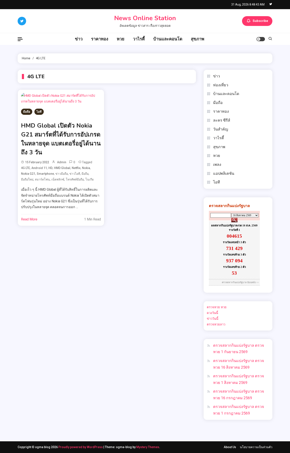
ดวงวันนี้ (212, 313)
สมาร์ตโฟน (42, 179)
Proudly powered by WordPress (80, 447)
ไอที (39, 111)
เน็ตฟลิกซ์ (57, 179)
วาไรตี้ (139, 38)
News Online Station (145, 18)
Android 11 (39, 168)
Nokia (86, 168)
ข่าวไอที (74, 173)
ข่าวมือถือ (61, 173)
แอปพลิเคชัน (223, 173)
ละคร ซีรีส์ (221, 120)
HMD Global (62, 168)
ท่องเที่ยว (220, 85)
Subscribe (260, 21)
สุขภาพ (197, 38)
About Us (230, 447)
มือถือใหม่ (27, 179)
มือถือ (26, 111)
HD (50, 168)
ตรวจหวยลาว (216, 324)
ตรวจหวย (213, 307)
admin (61, 162)
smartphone (45, 173)
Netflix (76, 168)
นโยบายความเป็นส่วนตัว (256, 447)
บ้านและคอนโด (167, 38)
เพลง (217, 164)
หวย (120, 38)
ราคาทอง (99, 38)
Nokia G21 (28, 173)
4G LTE (25, 168)
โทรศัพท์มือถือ (75, 179)
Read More (29, 219)
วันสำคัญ (220, 129)
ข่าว (79, 38)
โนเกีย (89, 179)
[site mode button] (260, 39)
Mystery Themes (147, 447)
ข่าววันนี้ (212, 319)
